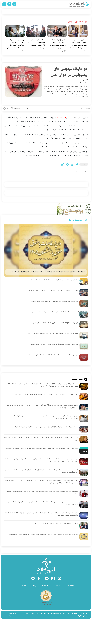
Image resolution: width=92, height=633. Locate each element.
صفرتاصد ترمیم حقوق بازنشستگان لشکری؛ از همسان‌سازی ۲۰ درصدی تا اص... (53, 333)
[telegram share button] (67, 164)
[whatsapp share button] (63, 164)
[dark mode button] (14, 4)
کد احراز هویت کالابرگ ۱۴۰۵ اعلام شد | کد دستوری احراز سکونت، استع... (55, 312)
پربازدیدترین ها (75, 220)
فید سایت (45, 585)
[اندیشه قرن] (79, 4)
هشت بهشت (12, 616)
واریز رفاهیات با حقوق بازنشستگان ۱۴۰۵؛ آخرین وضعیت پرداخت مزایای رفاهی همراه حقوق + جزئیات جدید (44, 534)
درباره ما (34, 585)
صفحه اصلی (86, 108)
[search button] (9, 4)
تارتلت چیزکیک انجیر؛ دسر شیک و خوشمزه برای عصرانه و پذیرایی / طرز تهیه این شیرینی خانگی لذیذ (46, 427)
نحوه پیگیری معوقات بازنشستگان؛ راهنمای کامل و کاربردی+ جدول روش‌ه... (54, 344)
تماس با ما (22, 585)
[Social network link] (59, 578)
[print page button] (4, 108)
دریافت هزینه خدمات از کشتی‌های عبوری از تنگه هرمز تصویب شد (56, 523)
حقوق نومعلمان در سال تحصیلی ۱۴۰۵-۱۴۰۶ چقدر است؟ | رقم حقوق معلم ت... (52, 355)
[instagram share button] (72, 164)
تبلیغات (58, 585)
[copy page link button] (8, 108)
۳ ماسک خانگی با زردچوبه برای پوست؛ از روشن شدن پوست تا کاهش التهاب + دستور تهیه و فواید (46, 394)
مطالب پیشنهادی (75, 21)
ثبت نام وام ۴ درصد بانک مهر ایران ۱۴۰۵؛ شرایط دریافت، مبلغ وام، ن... (55, 301)
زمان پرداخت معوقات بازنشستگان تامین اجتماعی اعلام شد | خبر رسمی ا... (55, 323)
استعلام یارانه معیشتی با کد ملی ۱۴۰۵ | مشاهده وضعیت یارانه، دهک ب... (54, 280)
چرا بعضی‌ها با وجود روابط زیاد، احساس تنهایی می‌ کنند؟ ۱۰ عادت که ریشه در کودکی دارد (15, 45)
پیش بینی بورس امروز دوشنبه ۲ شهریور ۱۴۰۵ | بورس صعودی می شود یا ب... (52, 290)
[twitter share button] (77, 164)
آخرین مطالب (77, 379)
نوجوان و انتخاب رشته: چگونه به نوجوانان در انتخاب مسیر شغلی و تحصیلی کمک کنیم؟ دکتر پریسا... (78, 45)
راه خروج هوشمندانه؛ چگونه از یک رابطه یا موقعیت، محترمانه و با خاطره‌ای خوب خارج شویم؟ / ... (58, 45)
